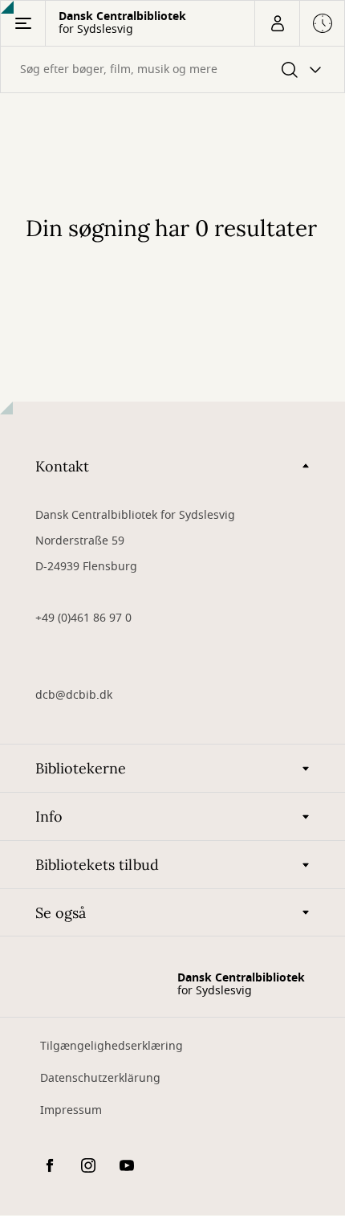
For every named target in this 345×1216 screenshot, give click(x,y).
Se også (60, 913)
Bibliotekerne (80, 768)
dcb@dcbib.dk (73, 695)
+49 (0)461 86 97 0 (83, 618)
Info (49, 816)
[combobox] (172, 69)
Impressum (71, 1110)
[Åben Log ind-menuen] (276, 23)
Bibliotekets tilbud (97, 864)
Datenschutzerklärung (100, 1078)
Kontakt (62, 466)
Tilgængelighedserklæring (111, 1046)
